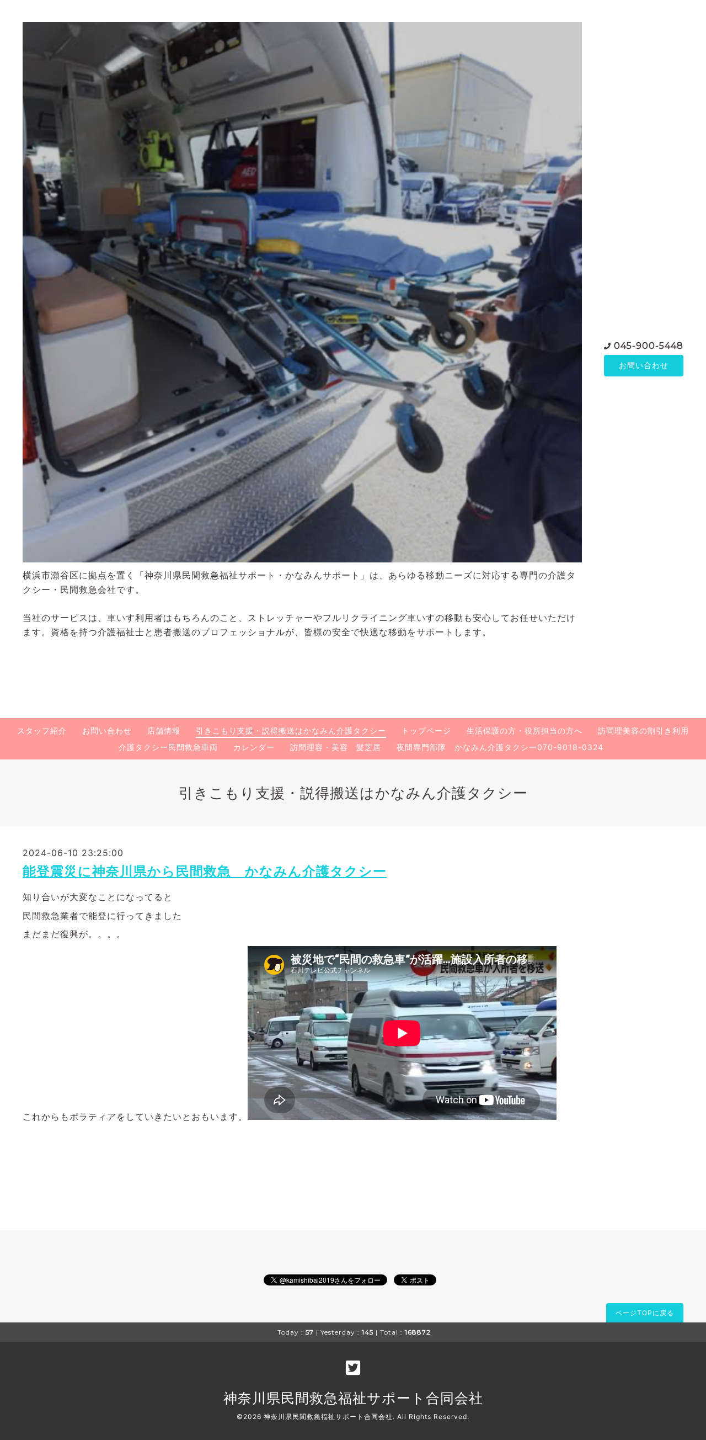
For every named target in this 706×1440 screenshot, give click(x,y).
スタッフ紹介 (42, 730)
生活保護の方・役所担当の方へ (524, 730)
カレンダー (254, 747)
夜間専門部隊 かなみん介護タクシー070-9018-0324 (500, 747)
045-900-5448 (648, 346)
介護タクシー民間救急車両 (168, 747)
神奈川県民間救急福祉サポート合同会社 (353, 1398)
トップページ (426, 730)
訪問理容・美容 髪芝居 (335, 747)
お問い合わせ (643, 365)
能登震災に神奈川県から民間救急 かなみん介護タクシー (205, 871)
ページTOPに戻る (645, 1313)
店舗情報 (163, 730)
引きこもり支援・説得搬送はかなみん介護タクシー (291, 730)
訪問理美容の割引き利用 (643, 730)
